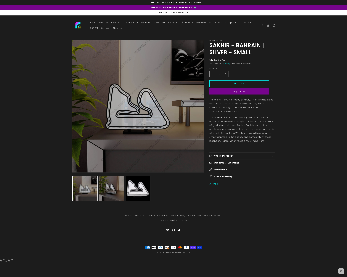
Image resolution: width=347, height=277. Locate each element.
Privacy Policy (178, 215)
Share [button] (216, 183)
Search (128, 215)
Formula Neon (168, 253)
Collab (183, 220)
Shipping (226, 64)
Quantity (213, 68)
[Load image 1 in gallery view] (85, 188)
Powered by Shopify (182, 253)
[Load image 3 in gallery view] (137, 188)
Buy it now (239, 91)
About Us (139, 215)
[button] (113, 22)
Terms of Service (168, 220)
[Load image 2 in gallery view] (111, 188)
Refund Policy (195, 215)
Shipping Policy (212, 215)
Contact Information (157, 215)
